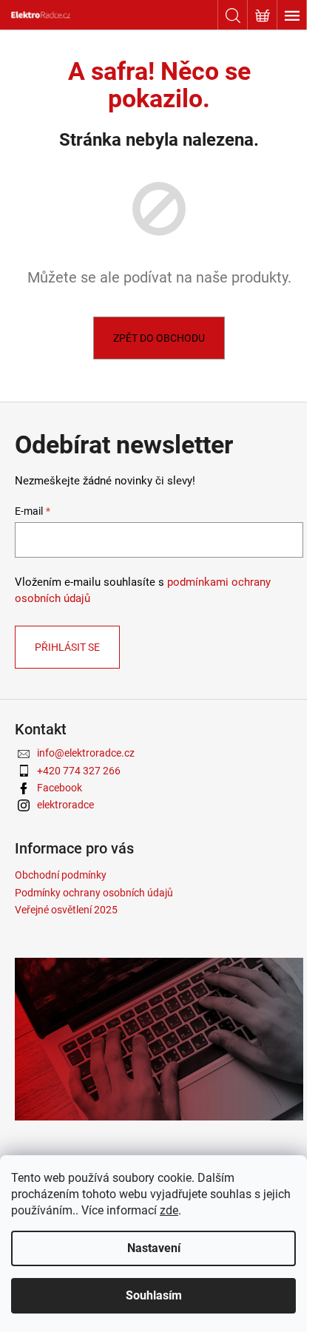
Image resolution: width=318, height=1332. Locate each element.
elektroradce (65, 805)
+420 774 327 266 (79, 771)
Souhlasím (154, 1295)
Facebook (59, 788)
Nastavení (153, 1248)
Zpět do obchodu (159, 338)
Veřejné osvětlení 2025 (66, 910)
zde (169, 1210)
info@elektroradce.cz (86, 753)
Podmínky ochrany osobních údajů (94, 893)
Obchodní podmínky (60, 875)
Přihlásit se (67, 647)
